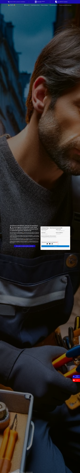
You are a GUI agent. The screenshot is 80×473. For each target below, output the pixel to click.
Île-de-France (20, 472)
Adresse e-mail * (58, 229)
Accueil (9, 472)
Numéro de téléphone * (59, 232)
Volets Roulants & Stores (35, 5)
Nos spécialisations (53, 5)
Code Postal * (43, 232)
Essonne (23, 472)
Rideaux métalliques (44, 5)
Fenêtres (27, 5)
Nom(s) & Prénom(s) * (44, 229)
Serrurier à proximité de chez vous (65, 5)
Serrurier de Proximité (14, 472)
